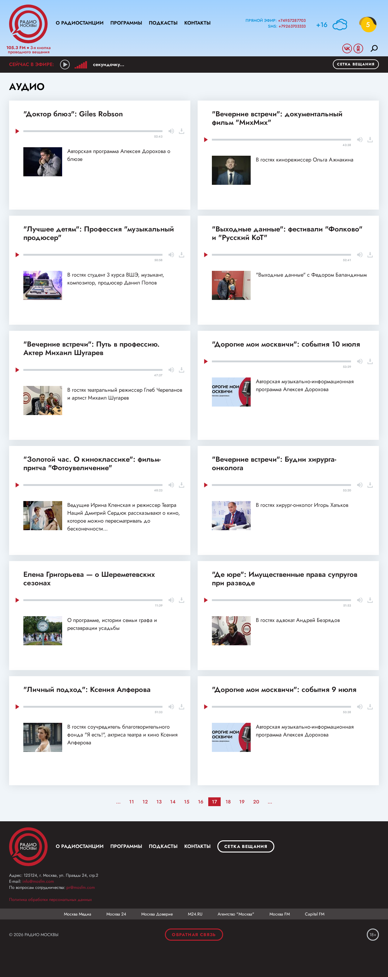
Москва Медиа (77, 914)
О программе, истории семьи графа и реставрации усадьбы (112, 624)
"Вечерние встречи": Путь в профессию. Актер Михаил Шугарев (91, 348)
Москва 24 (116, 914)
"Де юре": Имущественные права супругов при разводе (284, 578)
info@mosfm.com (38, 881)
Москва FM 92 (28, 846)
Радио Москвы (28, 24)
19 (242, 801)
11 (131, 801)
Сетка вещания (356, 64)
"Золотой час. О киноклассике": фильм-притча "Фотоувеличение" (92, 463)
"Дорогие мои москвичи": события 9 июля (284, 689)
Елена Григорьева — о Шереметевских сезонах (89, 578)
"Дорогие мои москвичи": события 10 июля (286, 344)
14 (173, 801)
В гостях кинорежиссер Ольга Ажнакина (304, 160)
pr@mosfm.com (80, 887)
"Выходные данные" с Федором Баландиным (311, 275)
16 (200, 801)
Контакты (197, 22)
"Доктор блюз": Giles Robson (73, 113)
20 (256, 801)
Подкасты (163, 22)
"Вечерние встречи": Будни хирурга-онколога (274, 463)
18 (228, 801)
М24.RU (195, 914)
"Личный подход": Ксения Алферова (87, 689)
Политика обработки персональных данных (50, 899)
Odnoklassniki (358, 48)
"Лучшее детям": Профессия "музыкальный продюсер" (98, 233)
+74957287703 (292, 20)
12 (145, 801)
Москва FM (279, 914)
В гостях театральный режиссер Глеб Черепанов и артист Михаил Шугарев (124, 394)
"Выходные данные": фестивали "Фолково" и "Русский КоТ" (287, 233)
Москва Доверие (157, 914)
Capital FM (314, 914)
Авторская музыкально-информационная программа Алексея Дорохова (305, 385)
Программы (126, 22)
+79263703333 (292, 26)
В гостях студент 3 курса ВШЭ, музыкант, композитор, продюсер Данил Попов (115, 279)
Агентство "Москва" (236, 914)
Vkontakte (347, 48)
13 (159, 801)
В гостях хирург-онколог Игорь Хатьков (302, 505)
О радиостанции (80, 22)
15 (186, 801)
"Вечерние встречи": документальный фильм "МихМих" (277, 118)
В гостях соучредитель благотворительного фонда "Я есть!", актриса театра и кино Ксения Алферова (122, 734)
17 (214, 801)
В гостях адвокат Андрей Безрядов (298, 620)
